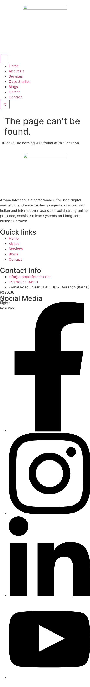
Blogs (13, 87)
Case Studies (19, 81)
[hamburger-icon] (3, 58)
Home (14, 66)
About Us (16, 71)
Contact (15, 97)
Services (16, 76)
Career (14, 92)
